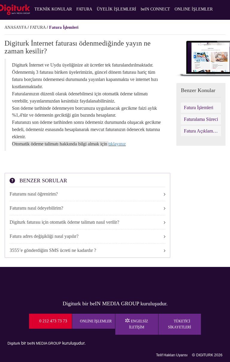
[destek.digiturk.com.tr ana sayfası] (15, 9)
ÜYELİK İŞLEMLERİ (116, 9)
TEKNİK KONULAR (53, 9)
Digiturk (13, 343)
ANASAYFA (15, 27)
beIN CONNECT (155, 9)
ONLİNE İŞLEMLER (96, 321)
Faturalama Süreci (201, 119)
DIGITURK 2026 (209, 355)
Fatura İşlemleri (63, 27)
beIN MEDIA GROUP (44, 343)
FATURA (84, 9)
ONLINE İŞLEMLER (194, 9)
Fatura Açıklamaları (201, 130)
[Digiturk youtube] (105, 282)
